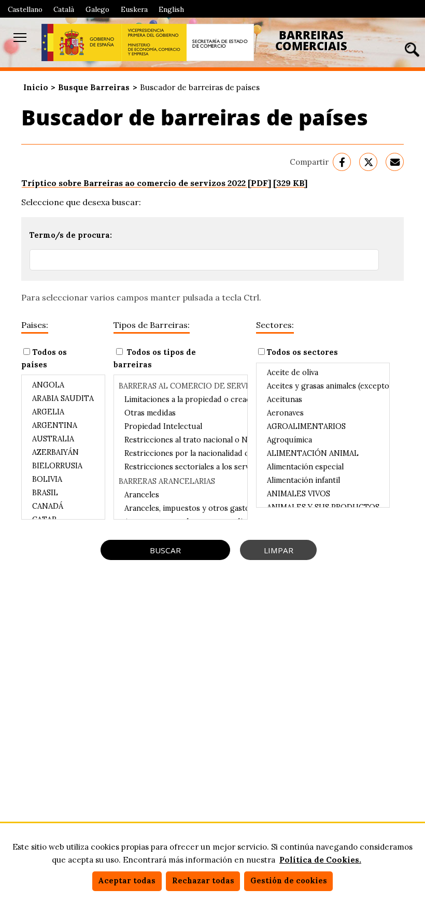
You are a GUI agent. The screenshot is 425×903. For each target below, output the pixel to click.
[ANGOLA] (63, 385)
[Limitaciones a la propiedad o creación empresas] (180, 399)
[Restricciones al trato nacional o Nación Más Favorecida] (180, 440)
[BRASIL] (63, 492)
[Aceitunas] (323, 399)
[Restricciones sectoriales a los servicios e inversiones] (180, 467)
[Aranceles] (180, 494)
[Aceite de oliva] (323, 372)
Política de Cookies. (320, 860)
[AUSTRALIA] (63, 439)
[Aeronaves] (323, 413)
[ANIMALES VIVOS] (323, 493)
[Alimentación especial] (323, 467)
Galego (97, 9)
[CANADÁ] (63, 506)
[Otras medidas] (180, 413)
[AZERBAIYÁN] (63, 452)
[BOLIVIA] (63, 479)
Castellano (25, 9)
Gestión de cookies (288, 880)
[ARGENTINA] (63, 425)
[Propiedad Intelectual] (180, 426)
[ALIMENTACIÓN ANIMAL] (323, 453)
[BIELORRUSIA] (63, 465)
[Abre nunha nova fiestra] (81, 42)
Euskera (134, 9)
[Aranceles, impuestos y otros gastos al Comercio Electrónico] (180, 508)
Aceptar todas (126, 880)
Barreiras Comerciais (311, 40)
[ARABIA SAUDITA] (63, 398)
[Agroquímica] (323, 440)
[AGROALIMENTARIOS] (323, 426)
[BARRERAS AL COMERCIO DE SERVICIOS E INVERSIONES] (180, 385)
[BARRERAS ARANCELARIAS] (180, 481)
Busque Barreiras (94, 87)
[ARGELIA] (63, 412)
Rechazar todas (203, 880)
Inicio (35, 87)
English (171, 9)
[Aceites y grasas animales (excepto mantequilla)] (323, 386)
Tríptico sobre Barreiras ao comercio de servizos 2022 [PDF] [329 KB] (164, 183)
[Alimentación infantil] (323, 480)
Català (63, 9)
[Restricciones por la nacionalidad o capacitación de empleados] (180, 453)
